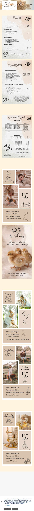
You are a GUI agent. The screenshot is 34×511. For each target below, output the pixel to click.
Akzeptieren (7, 509)
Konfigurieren (7, 505)
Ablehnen (15, 509)
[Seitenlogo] (9, 5)
